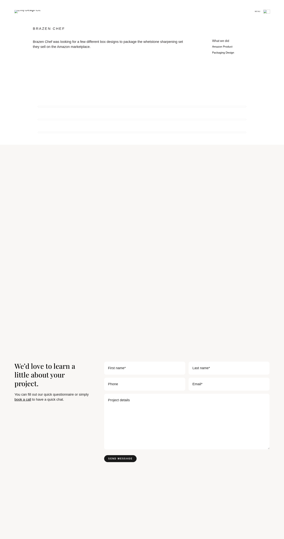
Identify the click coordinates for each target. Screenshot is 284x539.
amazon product (222, 46)
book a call (22, 399)
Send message (120, 458)
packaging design (223, 52)
